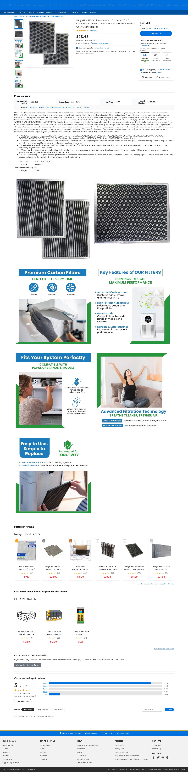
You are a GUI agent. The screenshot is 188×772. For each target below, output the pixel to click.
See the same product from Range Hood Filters (156, 584)
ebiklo (10, 5)
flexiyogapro (102, 5)
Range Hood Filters (83, 107)
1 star (45, 694)
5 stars (45, 683)
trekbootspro (111, 5)
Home (16, 16)
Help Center (92, 733)
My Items (93, 12)
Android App (156, 748)
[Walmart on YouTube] (162, 757)
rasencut (35, 5)
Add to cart (156, 33)
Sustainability (7, 759)
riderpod (16, 5)
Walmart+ (43, 755)
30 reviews (93, 31)
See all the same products (164, 648)
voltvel (22, 5)
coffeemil (126, 5)
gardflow (49, 5)
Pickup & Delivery (61, 12)
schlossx (28, 5)
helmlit (5, 5)
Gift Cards (43, 759)
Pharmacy (74, 12)
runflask (119, 5)
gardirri (56, 5)
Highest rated (43, 709)
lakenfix (153, 5)
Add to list (148, 77)
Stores (42, 748)
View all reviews (23, 701)
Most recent (28, 709)
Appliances (23, 16)
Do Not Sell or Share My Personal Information (131, 759)
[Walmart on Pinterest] (167, 757)
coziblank (169, 5)
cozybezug (161, 5)
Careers (84, 12)
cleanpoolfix (63, 5)
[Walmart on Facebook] (153, 757)
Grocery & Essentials (44, 12)
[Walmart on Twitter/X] (158, 757)
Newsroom (6, 752)
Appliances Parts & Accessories (38, 16)
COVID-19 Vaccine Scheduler (88, 745)
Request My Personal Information (127, 755)
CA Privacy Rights (121, 752)
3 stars (45, 689)
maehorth (42, 5)
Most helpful (58, 709)
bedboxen (184, 5)
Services (22, 12)
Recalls (79, 752)
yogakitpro (93, 5)
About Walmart (8, 745)
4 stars (45, 686)
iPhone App (156, 745)
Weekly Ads (124, 733)
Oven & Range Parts (57, 16)
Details (159, 72)
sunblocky (176, 5)
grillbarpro (77, 5)
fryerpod (133, 5)
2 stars (45, 692)
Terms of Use (119, 745)
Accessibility (81, 755)
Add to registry (164, 77)
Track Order (108, 733)
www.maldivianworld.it (101, 48)
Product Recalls (83, 759)
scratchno (141, 5)
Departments (11, 12)
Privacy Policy (120, 748)
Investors (6, 755)
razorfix (147, 5)
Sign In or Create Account (71, 733)
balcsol (71, 5)
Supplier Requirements (11, 762)
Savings (31, 12)
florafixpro (85, 5)
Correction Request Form (27, 665)
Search (169, 709)
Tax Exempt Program (84, 762)
